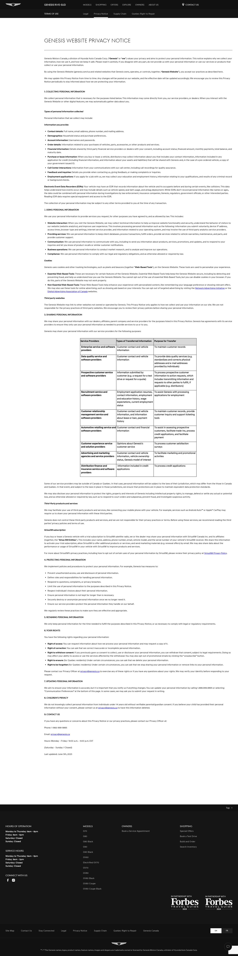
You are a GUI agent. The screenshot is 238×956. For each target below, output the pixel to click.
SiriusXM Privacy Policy (215, 553)
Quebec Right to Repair (143, 13)
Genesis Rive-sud (55, 5)
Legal (85, 13)
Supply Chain (119, 13)
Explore (126, 4)
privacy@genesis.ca (89, 671)
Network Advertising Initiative (210, 288)
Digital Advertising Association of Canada (68, 291)
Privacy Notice (101, 13)
